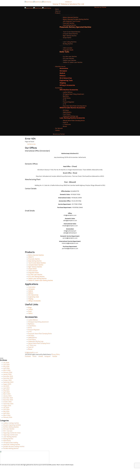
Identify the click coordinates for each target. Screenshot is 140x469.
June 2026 (6, 365)
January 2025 (7, 396)
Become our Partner (59, 134)
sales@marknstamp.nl (70, 233)
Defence (62, 76)
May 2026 (6, 366)
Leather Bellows (67, 92)
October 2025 (7, 380)
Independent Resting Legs (70, 116)
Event (30, 311)
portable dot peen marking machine (13, 446)
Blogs (30, 307)
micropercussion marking (10, 442)
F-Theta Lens (67, 124)
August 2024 (7, 406)
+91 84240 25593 (76, 198)
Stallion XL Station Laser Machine (72, 62)
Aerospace (63, 71)
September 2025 (8, 382)
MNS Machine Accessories (69, 90)
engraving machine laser (10, 435)
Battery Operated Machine (70, 17)
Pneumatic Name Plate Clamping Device (75, 106)
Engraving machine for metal (11, 433)
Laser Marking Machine (10, 437)
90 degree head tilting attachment (38, 322)
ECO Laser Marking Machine (36, 276)
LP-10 (64, 104)
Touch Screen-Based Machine (71, 32)
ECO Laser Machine (68, 58)
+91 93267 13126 (75, 194)
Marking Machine (8, 439)
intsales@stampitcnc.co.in (70, 226)
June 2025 (6, 388)
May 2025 (6, 390)
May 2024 (6, 411)
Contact (30, 309)
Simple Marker (67, 37)
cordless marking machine (11, 423)
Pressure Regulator (68, 102)
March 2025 (6, 394)
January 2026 (7, 374)
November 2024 (8, 400)
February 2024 (7, 417)
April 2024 (6, 413)
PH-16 (64, 100)
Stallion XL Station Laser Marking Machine (40, 280)
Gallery (30, 313)
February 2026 (7, 372)
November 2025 (8, 378)
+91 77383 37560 (76, 204)
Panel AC (65, 122)
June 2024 (6, 409)
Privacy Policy (56, 354)
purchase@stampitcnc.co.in (70, 248)
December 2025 (8, 376)
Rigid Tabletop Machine (69, 36)
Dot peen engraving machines (12, 425)
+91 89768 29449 (77, 207)
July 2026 (6, 363)
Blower (65, 126)
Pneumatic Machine (68, 23)
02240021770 (75, 191)
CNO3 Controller (67, 48)
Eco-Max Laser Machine (70, 56)
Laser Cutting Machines (69, 42)
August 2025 (7, 384)
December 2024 (8, 398)
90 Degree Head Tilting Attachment (73, 94)
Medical (62, 73)
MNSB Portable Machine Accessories (72, 108)
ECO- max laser (7, 431)
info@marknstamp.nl (70, 231)
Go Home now (31, 144)
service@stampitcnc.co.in (70, 238)
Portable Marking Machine (10, 448)
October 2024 (7, 402)
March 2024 (6, 415)
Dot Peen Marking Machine (11, 427)
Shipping (63, 83)
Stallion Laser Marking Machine (37, 278)
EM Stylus (66, 110)
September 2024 (8, 404)
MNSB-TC (31, 257)
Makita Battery (67, 112)
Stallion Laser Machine (69, 60)
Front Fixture (66, 114)
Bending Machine (68, 44)
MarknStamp (7, 441)
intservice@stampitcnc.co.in (70, 243)
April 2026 (6, 368)
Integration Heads (68, 50)
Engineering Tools (66, 80)
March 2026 (6, 370)
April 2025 (6, 392)
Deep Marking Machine (69, 25)
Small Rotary (67, 98)
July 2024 (6, 407)
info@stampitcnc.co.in (70, 215)
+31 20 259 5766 (76, 201)
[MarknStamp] (29, 2)
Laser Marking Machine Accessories (72, 118)
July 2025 (6, 386)
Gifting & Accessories (67, 85)
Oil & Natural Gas (66, 78)
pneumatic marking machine (11, 444)
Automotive (64, 68)
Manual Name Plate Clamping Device (74, 120)
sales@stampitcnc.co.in (70, 220)
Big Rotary (66, 96)
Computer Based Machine (70, 34)
